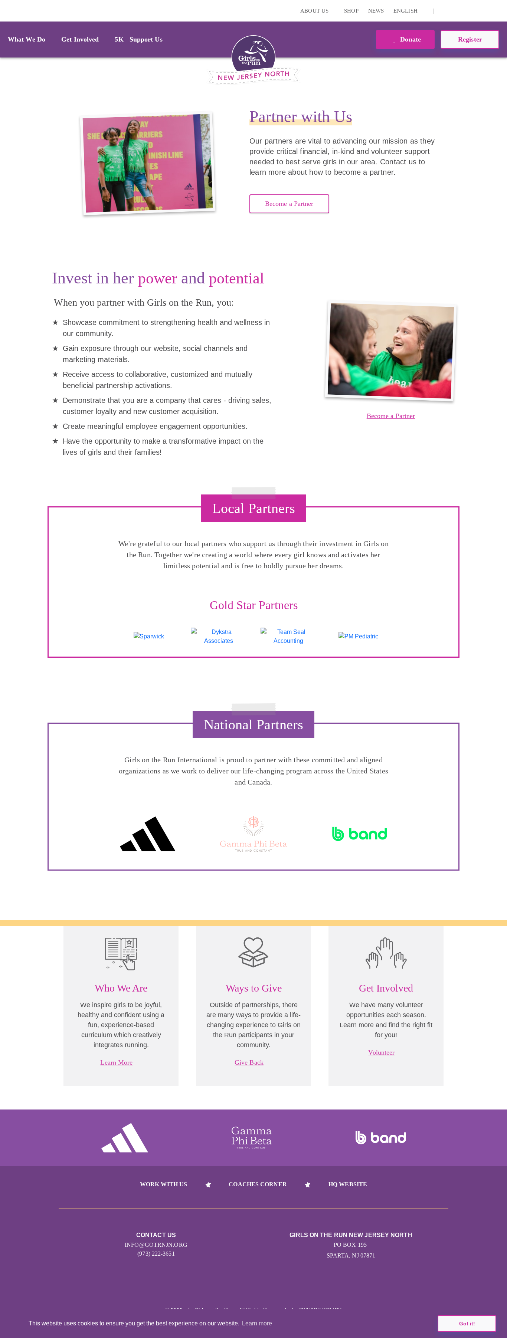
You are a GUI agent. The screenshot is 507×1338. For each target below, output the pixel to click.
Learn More (116, 1062)
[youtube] (466, 10)
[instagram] (443, 10)
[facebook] (478, 10)
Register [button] (470, 39)
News (376, 11)
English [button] (406, 11)
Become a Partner (289, 203)
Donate (409, 39)
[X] (455, 10)
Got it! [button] (467, 1324)
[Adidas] (148, 834)
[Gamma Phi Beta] (253, 834)
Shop (351, 11)
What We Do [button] (26, 39)
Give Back (249, 1062)
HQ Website (347, 1184)
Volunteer (381, 1052)
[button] (497, 10)
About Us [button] (315, 11)
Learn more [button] (257, 1323)
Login (7, 10)
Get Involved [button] (80, 39)
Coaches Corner (258, 1184)
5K (119, 39)
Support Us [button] (146, 39)
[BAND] (359, 834)
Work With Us (163, 1184)
